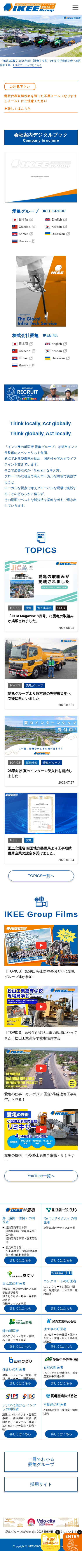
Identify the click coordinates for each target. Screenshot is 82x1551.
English (57, 219)
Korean (57, 226)
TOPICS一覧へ (41, 876)
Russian (24, 241)
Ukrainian (58, 234)
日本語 (23, 219)
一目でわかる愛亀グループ (41, 1462)
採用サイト (41, 1484)
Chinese (24, 226)
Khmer (23, 234)
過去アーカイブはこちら (28, 65)
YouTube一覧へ (41, 1176)
